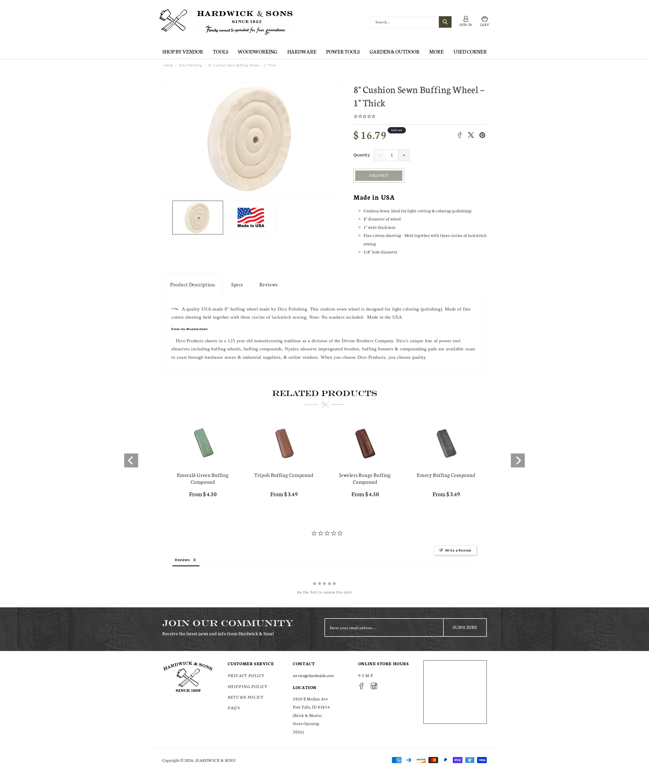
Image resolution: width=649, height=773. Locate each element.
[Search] (445, 22)
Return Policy (246, 697)
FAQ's (234, 707)
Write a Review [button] (458, 550)
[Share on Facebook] (459, 135)
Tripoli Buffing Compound (283, 474)
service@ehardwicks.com (313, 675)
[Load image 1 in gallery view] (197, 217)
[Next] (518, 461)
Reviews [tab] (182, 559)
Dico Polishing (190, 65)
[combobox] (411, 22)
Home (168, 65)
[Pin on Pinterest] (482, 135)
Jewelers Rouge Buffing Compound (365, 478)
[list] (324, 460)
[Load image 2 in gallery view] (251, 217)
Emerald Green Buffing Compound (203, 478)
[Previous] (131, 461)
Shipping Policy (248, 686)
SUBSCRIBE (465, 627)
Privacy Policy (246, 675)
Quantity (361, 154)
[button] (484, 22)
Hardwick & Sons (215, 760)
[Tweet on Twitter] (470, 135)
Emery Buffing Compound (446, 474)
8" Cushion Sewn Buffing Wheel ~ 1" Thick (242, 65)
